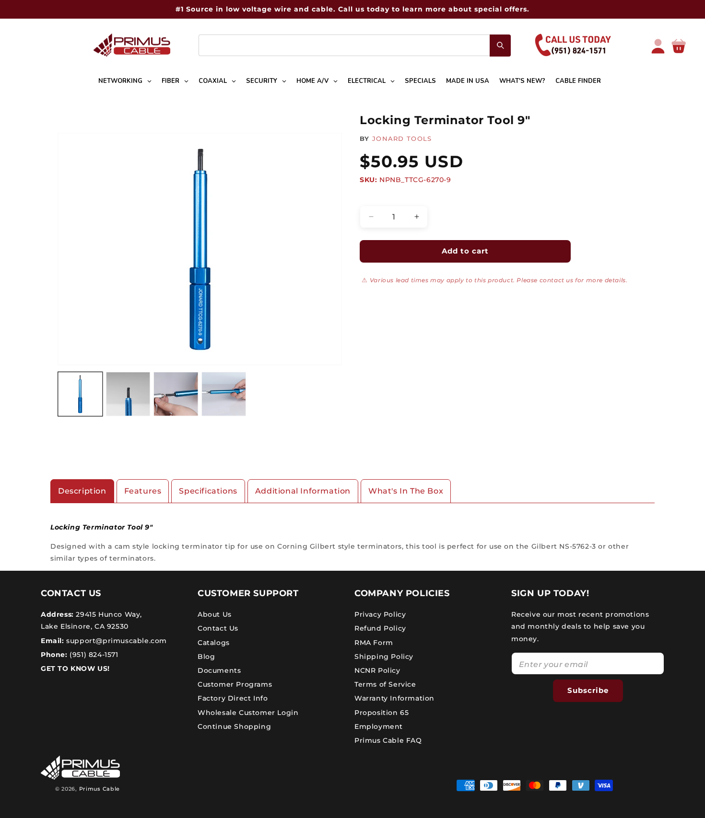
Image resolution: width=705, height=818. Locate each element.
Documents (219, 670)
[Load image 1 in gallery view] (80, 394)
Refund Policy (380, 628)
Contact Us (218, 628)
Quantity (374, 197)
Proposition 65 (381, 712)
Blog (206, 656)
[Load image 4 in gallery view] (223, 394)
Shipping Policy (383, 656)
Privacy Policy (380, 614)
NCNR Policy (377, 670)
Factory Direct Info (233, 698)
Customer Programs (235, 684)
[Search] (500, 46)
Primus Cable (99, 788)
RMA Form (373, 642)
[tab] (82, 491)
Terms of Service (385, 684)
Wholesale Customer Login (248, 712)
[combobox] (355, 45)
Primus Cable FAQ (388, 740)
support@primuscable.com (115, 640)
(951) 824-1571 (93, 654)
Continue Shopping (234, 726)
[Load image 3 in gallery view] (175, 394)
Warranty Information (394, 698)
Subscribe (588, 690)
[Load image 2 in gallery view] (128, 394)
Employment (378, 726)
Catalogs (214, 642)
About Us (215, 614)
